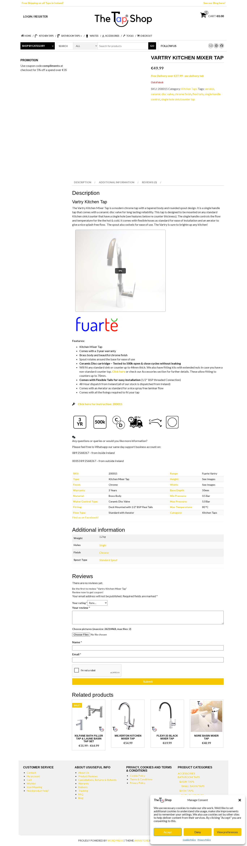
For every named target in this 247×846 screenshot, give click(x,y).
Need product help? (38, 790)
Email (76, 654)
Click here (118, 371)
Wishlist (31, 783)
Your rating (79, 602)
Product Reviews (88, 776)
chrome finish (183, 94)
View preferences (227, 832)
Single (102, 545)
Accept (168, 832)
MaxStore (142, 840)
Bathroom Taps (189, 777)
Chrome (104, 552)
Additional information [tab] (116, 182)
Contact (31, 772)
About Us (83, 772)
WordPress (115, 840)
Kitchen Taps (189, 88)
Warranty (83, 783)
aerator (209, 88)
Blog (80, 797)
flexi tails (198, 94)
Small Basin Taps (193, 786)
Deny (197, 832)
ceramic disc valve (162, 94)
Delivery (83, 787)
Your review (81, 607)
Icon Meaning (34, 787)
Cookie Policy (189, 839)
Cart (29, 779)
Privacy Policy (204, 839)
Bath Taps (186, 790)
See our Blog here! (214, 3)
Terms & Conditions (141, 779)
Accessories (186, 773)
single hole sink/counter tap (178, 99)
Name (77, 642)
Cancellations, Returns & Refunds (97, 779)
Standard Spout (108, 560)
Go (152, 45)
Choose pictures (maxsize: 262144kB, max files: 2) (101, 628)
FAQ (80, 794)
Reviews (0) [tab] (149, 182)
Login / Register (35, 16)
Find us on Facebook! (85, 517)
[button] (240, 800)
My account (33, 776)
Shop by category (33, 45)
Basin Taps (187, 781)
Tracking (83, 790)
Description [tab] (82, 182)
